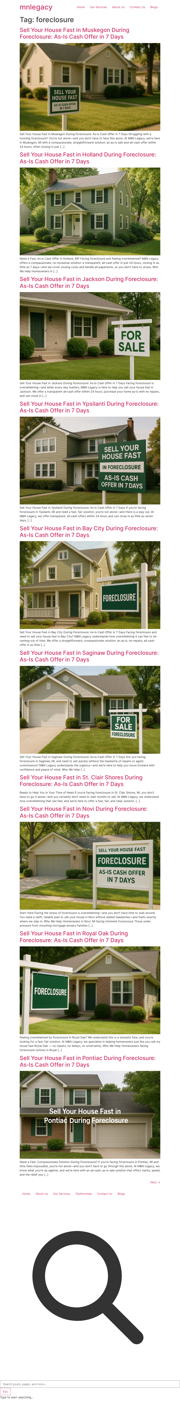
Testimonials (83, 1193)
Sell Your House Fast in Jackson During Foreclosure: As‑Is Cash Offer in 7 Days (89, 282)
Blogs (154, 7)
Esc (5, 1391)
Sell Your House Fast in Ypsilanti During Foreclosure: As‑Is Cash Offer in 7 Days (89, 407)
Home (81, 7)
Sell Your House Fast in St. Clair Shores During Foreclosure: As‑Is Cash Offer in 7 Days (81, 780)
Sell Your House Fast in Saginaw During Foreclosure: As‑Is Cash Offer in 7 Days (89, 656)
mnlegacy (36, 7)
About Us (118, 7)
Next (155, 1182)
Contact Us (137, 7)
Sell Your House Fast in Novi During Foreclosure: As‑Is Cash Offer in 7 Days (84, 812)
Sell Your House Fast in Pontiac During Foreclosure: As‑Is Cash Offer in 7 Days (88, 1061)
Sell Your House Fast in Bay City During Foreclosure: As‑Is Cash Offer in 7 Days (89, 531)
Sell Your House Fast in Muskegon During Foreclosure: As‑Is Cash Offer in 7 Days (74, 33)
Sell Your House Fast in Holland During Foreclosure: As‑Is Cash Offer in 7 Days (88, 158)
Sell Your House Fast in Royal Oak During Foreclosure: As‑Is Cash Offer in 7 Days (74, 936)
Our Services (98, 7)
